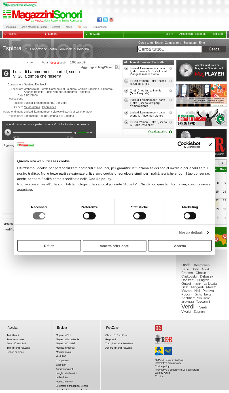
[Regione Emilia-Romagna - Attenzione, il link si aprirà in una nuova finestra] (20, 4)
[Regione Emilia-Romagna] (158, 328)
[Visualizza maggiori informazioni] (170, 68)
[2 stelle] (53, 62)
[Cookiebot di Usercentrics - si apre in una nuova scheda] (180, 144)
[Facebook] (99, 19)
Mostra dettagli (191, 232)
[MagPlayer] (201, 70)
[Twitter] (105, 19)
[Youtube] (110, 19)
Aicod (167, 372)
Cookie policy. (100, 179)
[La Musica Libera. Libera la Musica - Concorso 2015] (201, 117)
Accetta (180, 246)
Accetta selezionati (114, 246)
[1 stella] (51, 62)
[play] (126, 68)
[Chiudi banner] (210, 144)
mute (76, 133)
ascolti (81, 62)
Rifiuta (49, 246)
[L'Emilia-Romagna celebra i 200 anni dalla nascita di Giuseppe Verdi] (163, 351)
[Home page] (43, 16)
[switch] (89, 215)
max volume (92, 133)
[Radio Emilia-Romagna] (163, 338)
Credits (159, 376)
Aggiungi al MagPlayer (97, 67)
